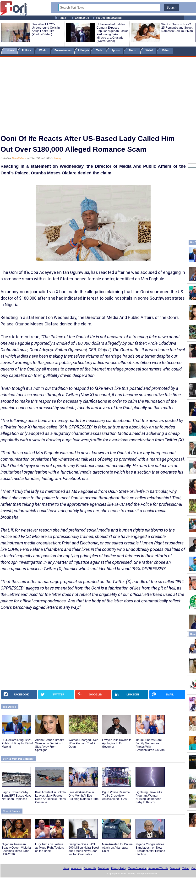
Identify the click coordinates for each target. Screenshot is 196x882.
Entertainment (63, 50)
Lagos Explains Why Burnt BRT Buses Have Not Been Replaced (17, 796)
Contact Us (82, 17)
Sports (116, 50)
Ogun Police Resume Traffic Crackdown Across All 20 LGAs (116, 796)
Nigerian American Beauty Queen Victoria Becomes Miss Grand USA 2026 (16, 849)
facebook (175, 868)
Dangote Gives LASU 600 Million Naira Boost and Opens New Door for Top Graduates (84, 849)
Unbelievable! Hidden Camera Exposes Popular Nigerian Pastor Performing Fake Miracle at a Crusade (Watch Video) (112, 33)
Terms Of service (137, 868)
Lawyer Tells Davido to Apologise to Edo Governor (116, 743)
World (43, 50)
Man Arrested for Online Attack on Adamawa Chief (117, 848)
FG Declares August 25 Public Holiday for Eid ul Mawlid (17, 743)
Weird (149, 50)
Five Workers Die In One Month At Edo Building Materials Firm (83, 796)
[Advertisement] (98, 93)
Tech (99, 50)
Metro (133, 50)
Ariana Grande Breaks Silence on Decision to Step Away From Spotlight (49, 745)
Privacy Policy (118, 868)
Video (166, 50)
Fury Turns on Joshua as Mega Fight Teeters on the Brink (49, 848)
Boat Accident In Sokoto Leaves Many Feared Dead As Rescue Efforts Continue (50, 797)
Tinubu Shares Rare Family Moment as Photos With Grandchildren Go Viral (150, 745)
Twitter (185, 868)
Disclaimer (103, 868)
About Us (76, 868)
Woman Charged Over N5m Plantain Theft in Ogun (83, 743)
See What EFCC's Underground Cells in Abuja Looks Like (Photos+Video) (46, 29)
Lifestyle (83, 50)
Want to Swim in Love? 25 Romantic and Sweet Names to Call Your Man (177, 28)
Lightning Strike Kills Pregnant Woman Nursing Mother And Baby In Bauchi (149, 797)
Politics (27, 50)
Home (62, 17)
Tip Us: (109, 17)
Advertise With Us (158, 868)
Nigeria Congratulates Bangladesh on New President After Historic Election (150, 849)
